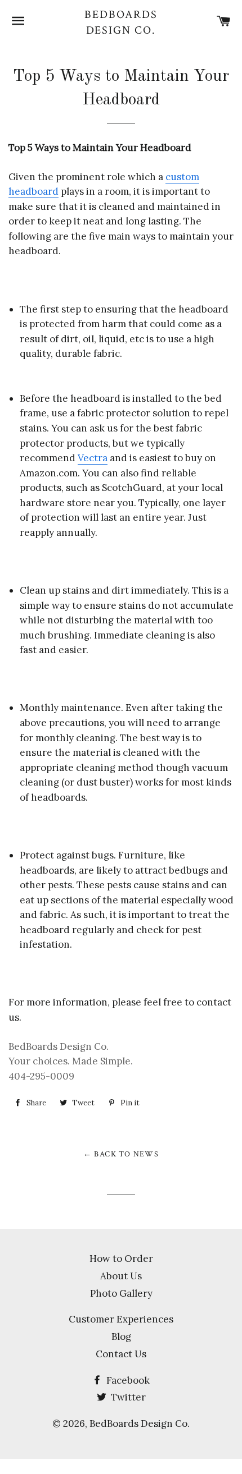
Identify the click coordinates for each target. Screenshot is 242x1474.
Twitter (127, 1397)
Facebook (127, 1380)
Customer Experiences (121, 1319)
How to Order (121, 1258)
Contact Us (121, 1354)
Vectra (92, 458)
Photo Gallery (121, 1293)
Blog (121, 1336)
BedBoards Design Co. (121, 22)
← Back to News (121, 1154)
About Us (121, 1276)
